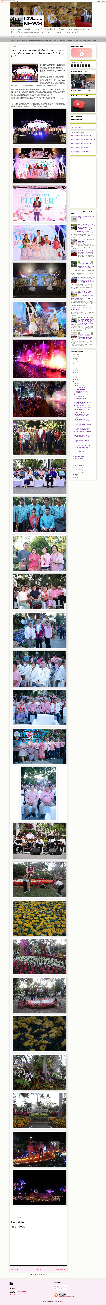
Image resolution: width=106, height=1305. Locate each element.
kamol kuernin (22, 1291)
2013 (74, 359)
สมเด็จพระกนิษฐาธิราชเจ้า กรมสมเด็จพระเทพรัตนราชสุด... (82, 399)
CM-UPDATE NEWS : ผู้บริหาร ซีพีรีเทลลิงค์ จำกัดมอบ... (82, 432)
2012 (74, 356)
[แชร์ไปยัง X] (17, 1217)
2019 (74, 372)
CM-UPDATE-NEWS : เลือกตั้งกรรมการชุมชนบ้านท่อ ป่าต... (82, 444)
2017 (74, 368)
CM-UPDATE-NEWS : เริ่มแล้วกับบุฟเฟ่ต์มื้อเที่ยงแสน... (82, 402)
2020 (74, 374)
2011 (74, 354)
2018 (74, 370)
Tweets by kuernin (76, 127)
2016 (74, 365)
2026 (74, 477)
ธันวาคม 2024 (78, 472)
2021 (74, 377)
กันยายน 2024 (78, 465)
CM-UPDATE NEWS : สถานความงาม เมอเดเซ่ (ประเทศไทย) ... (81, 411)
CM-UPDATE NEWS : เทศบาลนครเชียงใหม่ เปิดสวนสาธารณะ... (82, 391)
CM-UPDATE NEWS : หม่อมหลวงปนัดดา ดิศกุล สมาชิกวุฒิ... (81, 416)
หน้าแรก (13, 36)
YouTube (20, 36)
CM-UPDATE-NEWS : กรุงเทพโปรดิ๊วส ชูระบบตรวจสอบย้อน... (82, 428)
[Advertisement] (83, 182)
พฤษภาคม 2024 (79, 456)
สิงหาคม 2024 (78, 463)
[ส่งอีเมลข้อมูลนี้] (14, 1217)
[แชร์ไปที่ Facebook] (18, 1217)
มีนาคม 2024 (78, 451)
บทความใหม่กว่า (15, 1269)
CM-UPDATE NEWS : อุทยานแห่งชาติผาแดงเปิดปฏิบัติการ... (82, 420)
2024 (74, 383)
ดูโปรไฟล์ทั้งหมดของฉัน (15, 1295)
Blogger (61, 1301)
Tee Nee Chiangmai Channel (31, 36)
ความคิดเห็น (59, 1289)
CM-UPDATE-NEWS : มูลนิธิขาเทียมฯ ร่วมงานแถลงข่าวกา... (82, 436)
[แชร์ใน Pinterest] (20, 1217)
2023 (74, 381)
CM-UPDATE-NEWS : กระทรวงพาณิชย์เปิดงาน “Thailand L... (82, 406)
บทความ (58, 1286)
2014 (74, 361)
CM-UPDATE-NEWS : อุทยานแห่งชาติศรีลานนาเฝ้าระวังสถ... (81, 440)
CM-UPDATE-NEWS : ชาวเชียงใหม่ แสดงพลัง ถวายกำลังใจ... (82, 424)
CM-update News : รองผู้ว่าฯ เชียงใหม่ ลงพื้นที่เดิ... (81, 395)
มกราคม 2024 (78, 385)
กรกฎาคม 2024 (79, 460)
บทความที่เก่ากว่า (61, 1269)
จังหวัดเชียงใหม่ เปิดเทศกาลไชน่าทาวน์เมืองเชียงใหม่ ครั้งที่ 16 (86, 251)
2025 (74, 475)
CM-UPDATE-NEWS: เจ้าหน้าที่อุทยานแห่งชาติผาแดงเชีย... (82, 448)
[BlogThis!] (15, 1217)
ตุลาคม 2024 (78, 467)
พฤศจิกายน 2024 (79, 469)
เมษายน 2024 (78, 454)
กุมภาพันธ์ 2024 (79, 388)
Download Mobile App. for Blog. (66, 1296)
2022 (74, 379)
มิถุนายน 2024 (78, 458)
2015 (74, 363)
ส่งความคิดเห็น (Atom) (42, 1274)
